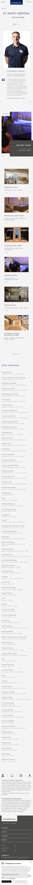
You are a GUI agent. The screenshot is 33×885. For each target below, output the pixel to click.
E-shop (4, 845)
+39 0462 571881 (20, 859)
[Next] (29, 102)
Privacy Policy (12, 878)
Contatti (4, 850)
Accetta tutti (6, 881)
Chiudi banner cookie (30, 862)
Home (3, 8)
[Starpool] (16, 2)
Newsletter (5, 848)
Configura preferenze (20, 881)
